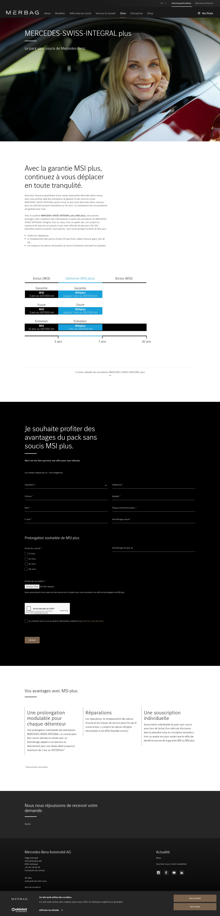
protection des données (92, 621)
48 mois (32, 569)
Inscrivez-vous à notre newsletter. (171, 864)
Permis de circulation (35, 581)
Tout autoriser (195, 898)
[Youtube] (174, 872)
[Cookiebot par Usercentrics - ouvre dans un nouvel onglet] (19, 910)
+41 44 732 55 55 (32, 867)
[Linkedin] (181, 872)
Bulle (28, 824)
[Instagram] (158, 872)
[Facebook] (166, 872)
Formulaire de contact (35, 870)
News (158, 857)
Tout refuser (195, 906)
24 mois (32, 558)
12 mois (32, 553)
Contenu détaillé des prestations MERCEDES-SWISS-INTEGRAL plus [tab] (110, 372)
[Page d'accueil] (24, 12)
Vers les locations (33, 887)
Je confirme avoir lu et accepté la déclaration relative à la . (66, 621)
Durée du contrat (33, 548)
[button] (110, 373)
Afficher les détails (49, 910)
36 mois (32, 563)
